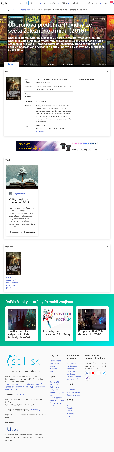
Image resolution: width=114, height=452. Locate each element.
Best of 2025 (55, 382)
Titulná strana (55, 361)
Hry (68, 416)
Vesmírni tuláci (73, 379)
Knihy (69, 411)
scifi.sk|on (71, 363)
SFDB (15, 10)
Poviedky (53, 369)
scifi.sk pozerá (56, 398)
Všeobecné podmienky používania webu (22, 384)
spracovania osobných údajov (18, 387)
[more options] (107, 71)
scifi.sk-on (76, 3)
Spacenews (54, 363)
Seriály (70, 408)
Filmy (69, 405)
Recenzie (53, 366)
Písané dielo (26, 10)
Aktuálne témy (50, 3)
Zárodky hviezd (73, 395)
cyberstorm (20, 193)
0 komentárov (30, 232)
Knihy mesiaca (56, 390)
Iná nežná (71, 390)
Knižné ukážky (56, 387)
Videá (52, 371)
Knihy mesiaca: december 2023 (19, 201)
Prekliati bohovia (57, 400)
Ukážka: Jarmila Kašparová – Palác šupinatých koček (19, 334)
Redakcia (35, 410)
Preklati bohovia (74, 376)
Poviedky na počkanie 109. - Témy (57, 333)
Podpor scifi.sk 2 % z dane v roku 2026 (91, 333)
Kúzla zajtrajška (73, 392)
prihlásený (40, 131)
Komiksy (70, 413)
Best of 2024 (55, 384)
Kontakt (19, 394)
